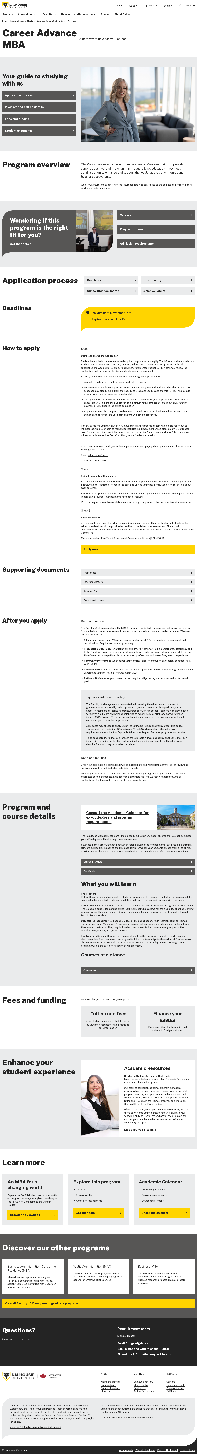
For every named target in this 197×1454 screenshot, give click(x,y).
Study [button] (6, 14)
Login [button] (167, 5)
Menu (189, 5)
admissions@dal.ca (98, 455)
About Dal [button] (120, 14)
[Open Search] (180, 5)
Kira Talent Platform (138, 529)
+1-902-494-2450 (96, 460)
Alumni (105, 14)
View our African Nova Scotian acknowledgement (127, 1417)
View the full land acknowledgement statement (35, 1427)
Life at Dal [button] (46, 14)
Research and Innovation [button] (77, 14)
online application (117, 376)
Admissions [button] (25, 14)
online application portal (145, 481)
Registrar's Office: (95, 449)
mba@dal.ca (87, 429)
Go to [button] (132, 5)
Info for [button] (149, 5)
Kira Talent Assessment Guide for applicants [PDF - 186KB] (133, 538)
